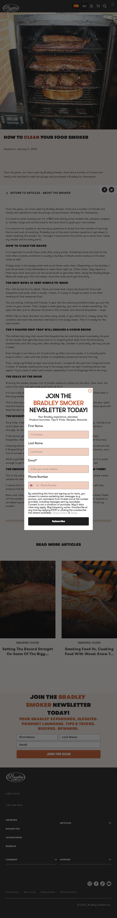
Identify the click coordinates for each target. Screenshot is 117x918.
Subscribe (58, 521)
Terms (74, 512)
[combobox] (33, 485)
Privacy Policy (60, 512)
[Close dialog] (90, 390)
